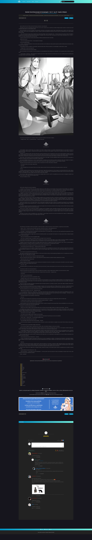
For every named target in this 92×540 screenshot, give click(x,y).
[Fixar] (36, 446)
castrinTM (34, 476)
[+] (45, 446)
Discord (42, 529)
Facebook (46, 529)
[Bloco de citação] (40, 446)
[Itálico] (33, 446)
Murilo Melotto (41, 460)
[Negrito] (32, 446)
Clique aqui (47, 394)
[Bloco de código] (42, 446)
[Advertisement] (46, 8)
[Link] (43, 446)
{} (44, 446)
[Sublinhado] (35, 446)
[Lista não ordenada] (39, 446)
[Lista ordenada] (37, 446)
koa (40, 469)
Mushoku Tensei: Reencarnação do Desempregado (49, 13)
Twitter (51, 529)
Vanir (33, 504)
